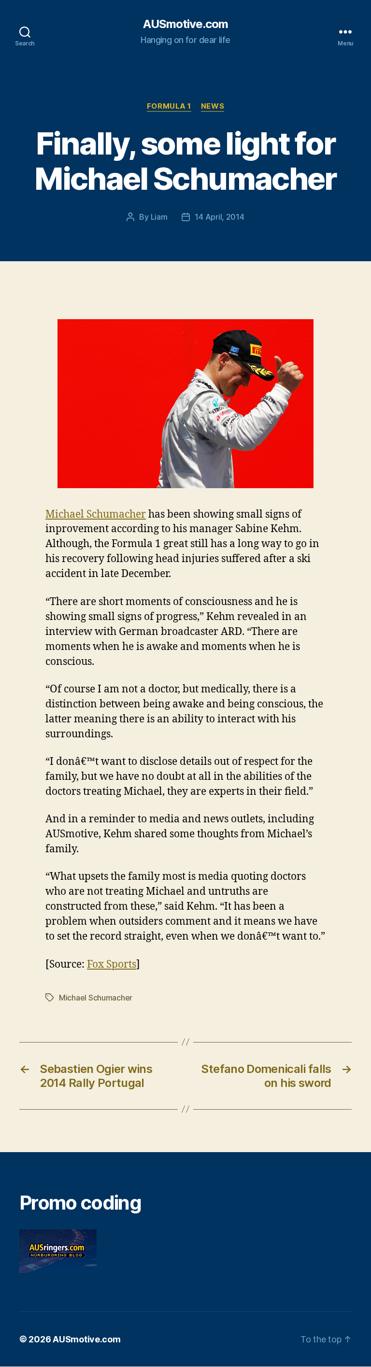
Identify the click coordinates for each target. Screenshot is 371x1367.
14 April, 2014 (219, 217)
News (212, 106)
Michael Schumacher (95, 514)
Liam (159, 217)
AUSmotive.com (185, 24)
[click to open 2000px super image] (185, 403)
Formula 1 (169, 106)
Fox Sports (111, 964)
